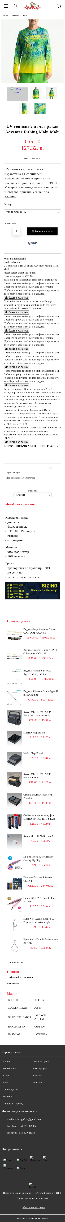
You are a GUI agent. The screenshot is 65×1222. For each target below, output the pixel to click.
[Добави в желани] (56, 222)
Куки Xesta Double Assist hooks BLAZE (40, 941)
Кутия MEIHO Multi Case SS (39, 836)
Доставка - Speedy (13, 1103)
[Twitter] (14, 1140)
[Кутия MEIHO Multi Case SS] (14, 842)
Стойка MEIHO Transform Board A (38, 796)
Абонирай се (16, 962)
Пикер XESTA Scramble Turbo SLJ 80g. (40, 900)
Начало (5, 16)
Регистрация (40, 1068)
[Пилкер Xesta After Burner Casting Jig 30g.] (14, 863)
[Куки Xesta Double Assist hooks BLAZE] (14, 946)
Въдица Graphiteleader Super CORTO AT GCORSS (39, 631)
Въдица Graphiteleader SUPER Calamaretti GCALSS (40, 652)
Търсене (37, 1082)
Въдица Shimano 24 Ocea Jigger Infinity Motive (37, 672)
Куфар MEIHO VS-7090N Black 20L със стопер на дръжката (37, 714)
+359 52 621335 (26, 1132)
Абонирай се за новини (21, 977)
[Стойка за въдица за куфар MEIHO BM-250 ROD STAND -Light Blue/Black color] (14, 822)
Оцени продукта (13, 472)
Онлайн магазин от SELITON (32, 1218)
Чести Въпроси (41, 1061)
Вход (5, 1082)
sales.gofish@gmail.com (28, 1119)
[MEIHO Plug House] (14, 739)
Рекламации (9, 1068)
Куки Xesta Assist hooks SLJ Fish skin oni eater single (38, 920)
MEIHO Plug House (34, 732)
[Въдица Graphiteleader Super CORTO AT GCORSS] (14, 635)
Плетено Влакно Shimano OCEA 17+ (37, 879)
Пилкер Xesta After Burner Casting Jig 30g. (38, 858)
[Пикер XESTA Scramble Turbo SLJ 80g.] (14, 904)
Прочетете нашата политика (32, 1198)
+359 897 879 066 (27, 1126)
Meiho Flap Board (33, 753)
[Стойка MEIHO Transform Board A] (14, 801)
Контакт (37, 1075)
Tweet (48, 468)
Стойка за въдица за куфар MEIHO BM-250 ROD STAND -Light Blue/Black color (40, 817)
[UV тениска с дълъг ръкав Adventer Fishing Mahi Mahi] (32, 82)
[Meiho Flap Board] (14, 759)
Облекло (15, 16)
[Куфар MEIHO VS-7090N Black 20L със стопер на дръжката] (14, 718)
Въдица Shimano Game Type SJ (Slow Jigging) (40, 693)
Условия (7, 1096)
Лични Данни (10, 1089)
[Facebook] (6, 1140)
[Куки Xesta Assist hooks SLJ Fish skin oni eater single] (14, 925)
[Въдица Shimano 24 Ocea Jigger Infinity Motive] (14, 677)
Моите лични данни (34, 1207)
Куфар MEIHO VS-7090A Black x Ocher (37, 776)
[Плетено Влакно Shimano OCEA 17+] (14, 884)
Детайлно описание (20, 504)
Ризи (25, 16)
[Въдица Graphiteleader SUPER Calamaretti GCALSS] (14, 656)
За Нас (6, 1075)
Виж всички (13, 983)
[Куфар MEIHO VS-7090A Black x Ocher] (14, 780)
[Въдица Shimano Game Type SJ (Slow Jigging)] (14, 697)
